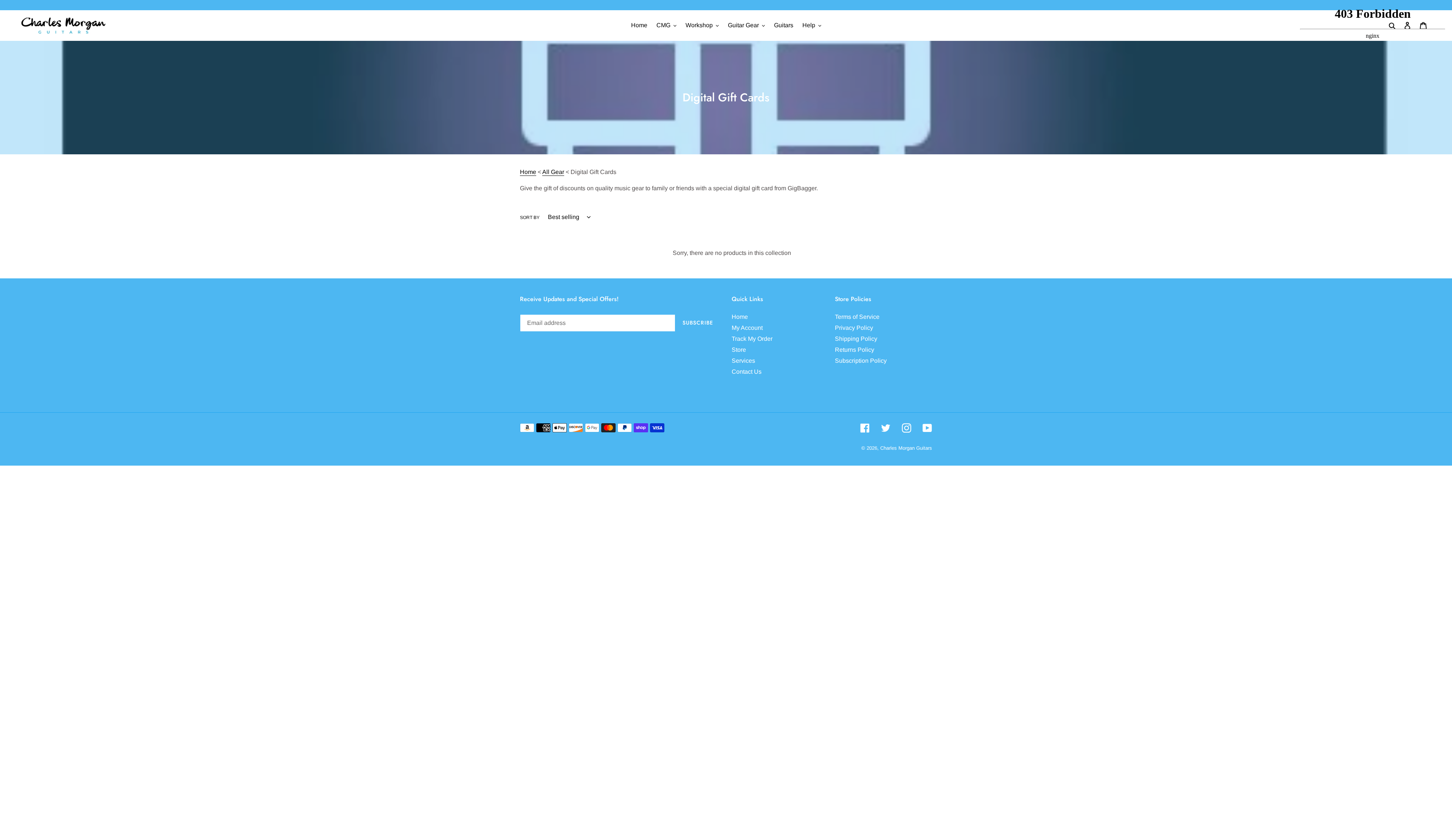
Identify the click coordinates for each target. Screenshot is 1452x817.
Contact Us (747, 371)
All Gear (553, 172)
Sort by (530, 217)
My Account (747, 328)
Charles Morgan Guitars (906, 448)
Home (528, 172)
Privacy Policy (854, 328)
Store (739, 349)
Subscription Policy (861, 360)
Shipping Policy (856, 338)
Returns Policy (854, 349)
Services (743, 360)
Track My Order (752, 338)
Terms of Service (857, 317)
